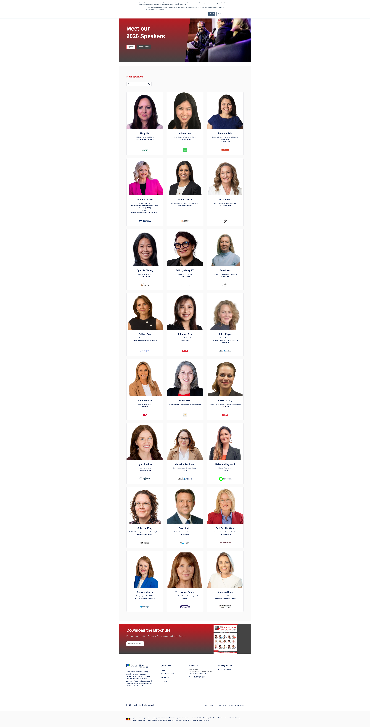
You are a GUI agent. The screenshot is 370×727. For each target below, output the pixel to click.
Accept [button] (212, 14)
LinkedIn (164, 681)
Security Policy (221, 705)
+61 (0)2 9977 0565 (224, 669)
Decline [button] (220, 14)
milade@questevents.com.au (199, 673)
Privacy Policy (208, 705)
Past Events (165, 677)
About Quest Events (167, 674)
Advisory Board (144, 47)
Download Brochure (135, 643)
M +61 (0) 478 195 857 (197, 677)
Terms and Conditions (236, 705)
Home (163, 670)
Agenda (131, 47)
